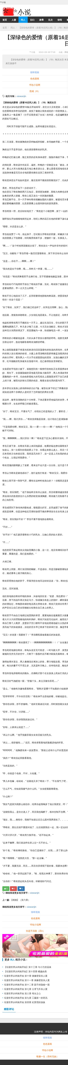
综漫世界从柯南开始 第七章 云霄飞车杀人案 (25, 989)
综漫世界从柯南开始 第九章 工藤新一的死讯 (25, 997)
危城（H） (34, 91)
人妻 (14, 19)
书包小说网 (34, 84)
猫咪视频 (34, 72)
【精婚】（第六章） (20, 900)
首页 (5, 19)
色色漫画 (34, 78)
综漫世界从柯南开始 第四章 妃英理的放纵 (24, 1002)
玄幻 (32, 19)
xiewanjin (21, 96)
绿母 (60, 19)
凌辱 (41, 19)
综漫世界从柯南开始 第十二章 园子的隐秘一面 (27, 984)
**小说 (32, 52)
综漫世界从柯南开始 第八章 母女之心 (22, 993)
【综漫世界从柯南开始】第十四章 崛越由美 (25, 971)
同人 (23, 19)
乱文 (50, 19)
